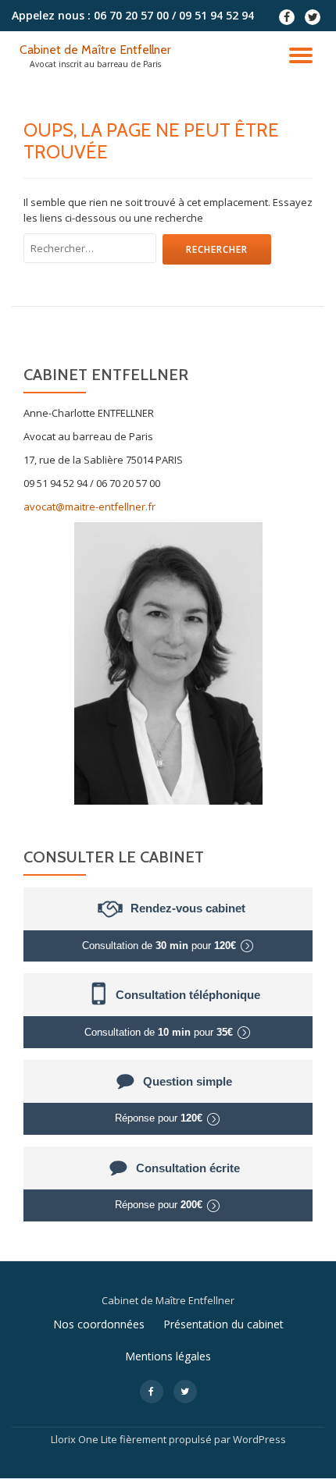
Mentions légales (168, 1356)
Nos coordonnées (99, 1324)
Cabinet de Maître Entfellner (95, 49)
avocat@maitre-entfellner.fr (89, 507)
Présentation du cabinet (223, 1324)
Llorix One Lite (85, 1439)
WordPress (259, 1439)
